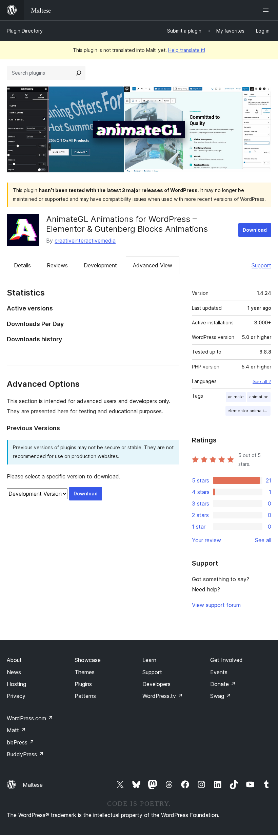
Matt (16, 730)
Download (255, 230)
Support (261, 265)
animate (236, 396)
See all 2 (262, 381)
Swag (220, 695)
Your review (206, 540)
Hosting (16, 684)
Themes (85, 672)
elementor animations (249, 410)
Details (22, 265)
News (14, 672)
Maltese (33, 784)
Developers (156, 684)
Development (100, 265)
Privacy (16, 695)
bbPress (20, 742)
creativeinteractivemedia (85, 240)
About (14, 660)
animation (259, 396)
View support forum (216, 605)
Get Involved (226, 660)
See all (263, 540)
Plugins (83, 684)
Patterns (85, 695)
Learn (149, 660)
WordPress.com (30, 718)
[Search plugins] (78, 73)
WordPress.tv (162, 695)
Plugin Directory (25, 31)
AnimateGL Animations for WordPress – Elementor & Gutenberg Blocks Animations (127, 224)
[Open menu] (267, 10)
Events (218, 672)
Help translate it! (186, 50)
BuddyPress (25, 754)
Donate (223, 684)
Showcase (88, 660)
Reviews (57, 265)
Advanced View (152, 265)
